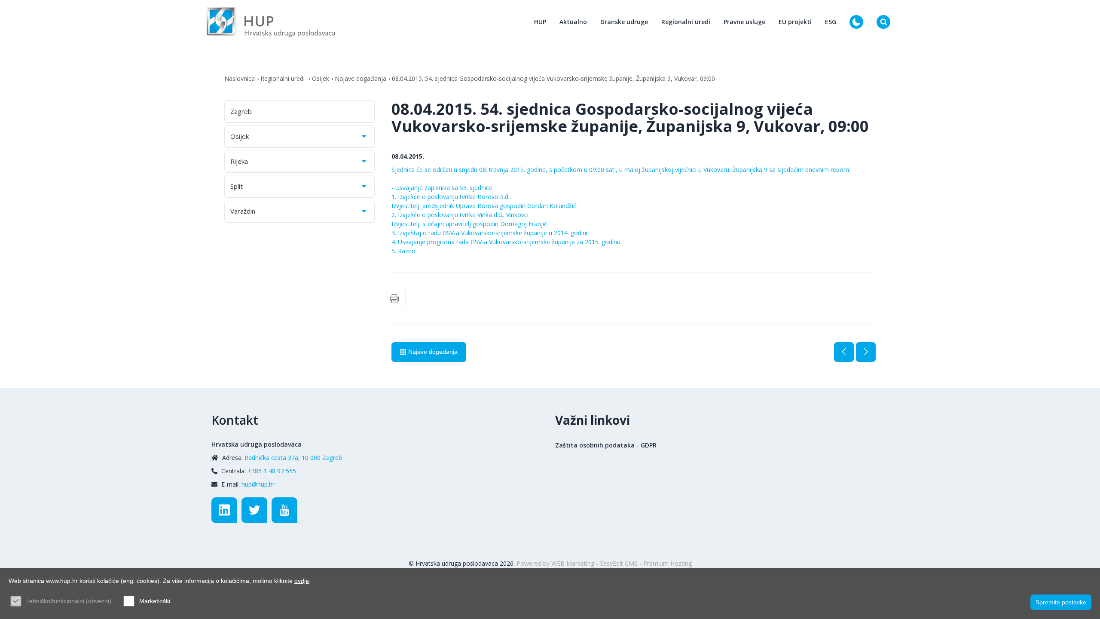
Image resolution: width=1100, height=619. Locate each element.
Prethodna (844, 352)
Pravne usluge (744, 22)
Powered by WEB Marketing (555, 563)
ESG (830, 22)
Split (236, 186)
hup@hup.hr (258, 484)
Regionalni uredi (685, 22)
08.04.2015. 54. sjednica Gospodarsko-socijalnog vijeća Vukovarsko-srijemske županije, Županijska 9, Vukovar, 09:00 (553, 78)
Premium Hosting (667, 563)
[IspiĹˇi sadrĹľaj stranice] (394, 298)
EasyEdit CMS (619, 563)
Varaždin (242, 211)
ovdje (301, 580)
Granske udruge (624, 22)
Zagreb (241, 111)
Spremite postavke (1061, 602)
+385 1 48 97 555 (272, 471)
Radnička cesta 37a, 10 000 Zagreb (293, 458)
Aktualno (573, 22)
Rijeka (239, 161)
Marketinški (154, 601)
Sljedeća (866, 352)
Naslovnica (239, 78)
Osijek (320, 78)
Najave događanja (360, 78)
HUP (540, 22)
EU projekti (795, 22)
